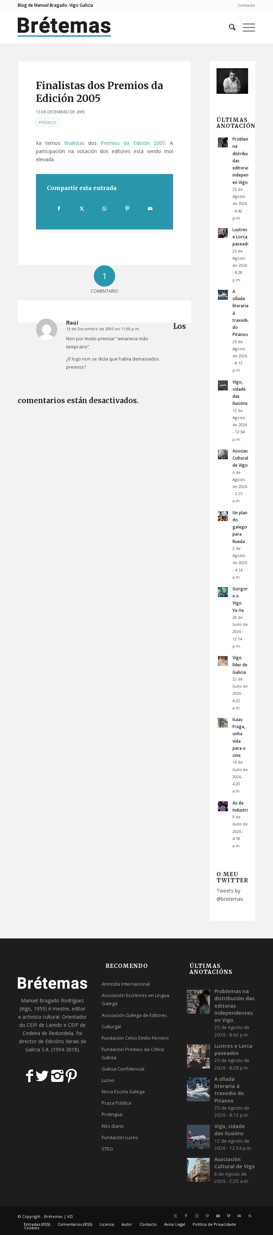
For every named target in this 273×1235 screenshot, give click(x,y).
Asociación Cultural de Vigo (243, 458)
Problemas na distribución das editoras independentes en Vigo (234, 1005)
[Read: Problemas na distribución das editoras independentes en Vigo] (222, 142)
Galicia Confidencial (123, 1069)
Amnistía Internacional (126, 984)
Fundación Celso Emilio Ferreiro (135, 1038)
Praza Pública (116, 1103)
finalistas (74, 143)
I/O (70, 1216)
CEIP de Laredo (44, 1025)
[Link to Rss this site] (250, 1215)
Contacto (246, 5)
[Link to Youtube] (218, 1215)
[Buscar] (229, 27)
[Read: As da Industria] (222, 806)
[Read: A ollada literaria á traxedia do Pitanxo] (222, 294)
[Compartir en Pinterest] (127, 208)
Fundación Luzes (120, 1137)
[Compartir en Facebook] (58, 208)
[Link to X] (175, 1215)
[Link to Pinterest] (207, 1215)
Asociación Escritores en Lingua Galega (135, 999)
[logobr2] (64, 27)
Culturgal (111, 1026)
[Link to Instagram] (196, 1215)
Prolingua (112, 1114)
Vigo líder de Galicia (239, 665)
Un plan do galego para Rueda (239, 527)
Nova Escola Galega (123, 1091)
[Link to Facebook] (186, 1215)
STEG (107, 1148)
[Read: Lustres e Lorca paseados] (222, 233)
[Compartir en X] (81, 208)
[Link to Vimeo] (228, 1215)
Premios (47, 122)
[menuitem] (244, 5)
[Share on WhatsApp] (104, 208)
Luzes (108, 1080)
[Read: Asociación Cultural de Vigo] (222, 454)
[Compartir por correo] (150, 208)
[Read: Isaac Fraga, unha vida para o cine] (222, 722)
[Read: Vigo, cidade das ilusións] (222, 385)
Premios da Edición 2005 (133, 143)
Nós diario (113, 1126)
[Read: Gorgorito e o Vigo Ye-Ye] (222, 592)
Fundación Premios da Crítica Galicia (133, 1053)
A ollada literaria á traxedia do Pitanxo (229, 1090)
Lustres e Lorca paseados (242, 237)
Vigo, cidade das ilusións (229, 1130)
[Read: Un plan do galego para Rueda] (222, 516)
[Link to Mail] (239, 1215)
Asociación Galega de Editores (134, 1015)
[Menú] (245, 27)
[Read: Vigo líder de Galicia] (222, 661)
